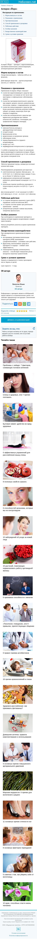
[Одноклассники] (20, 304)
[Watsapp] (24, 304)
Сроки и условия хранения (14, 34)
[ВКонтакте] (15, 304)
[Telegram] (28, 304)
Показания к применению (13, 18)
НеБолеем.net (27, 1)
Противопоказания (11, 21)
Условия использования (18, 933)
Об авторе (18, 289)
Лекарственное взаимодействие (16, 31)
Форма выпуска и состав (13, 15)
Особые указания (11, 29)
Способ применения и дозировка (16, 23)
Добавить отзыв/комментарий (18, 320)
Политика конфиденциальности (18, 935)
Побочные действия (11, 26)
